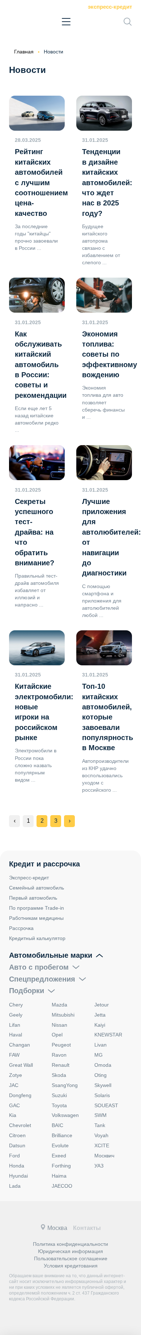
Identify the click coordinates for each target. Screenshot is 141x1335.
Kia (12, 1115)
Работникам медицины (36, 918)
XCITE (101, 1145)
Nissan (59, 1025)
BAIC (57, 1125)
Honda (16, 1166)
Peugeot (61, 1045)
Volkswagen (65, 1115)
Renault (60, 1065)
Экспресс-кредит (110, 7)
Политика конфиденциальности (70, 1244)
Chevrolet (20, 1125)
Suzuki (59, 1095)
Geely (15, 1015)
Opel (57, 1035)
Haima (59, 1176)
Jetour (101, 1005)
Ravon (59, 1055)
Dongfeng (20, 1095)
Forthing (61, 1166)
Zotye (15, 1075)
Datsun (17, 1145)
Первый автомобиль (33, 898)
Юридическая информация (70, 1251)
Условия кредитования (71, 1266)
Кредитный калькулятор (37, 938)
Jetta (100, 1015)
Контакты (87, 1228)
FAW (14, 1055)
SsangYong (65, 1085)
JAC (13, 1085)
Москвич (104, 1155)
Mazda (59, 1005)
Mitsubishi (63, 1015)
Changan (19, 1045)
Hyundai (18, 1176)
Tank (99, 1125)
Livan (100, 1045)
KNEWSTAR (108, 1035)
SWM (100, 1115)
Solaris (102, 1095)
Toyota (59, 1105)
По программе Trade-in (36, 908)
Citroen (17, 1135)
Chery (16, 1005)
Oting (100, 1075)
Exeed (59, 1155)
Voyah (101, 1135)
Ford (14, 1155)
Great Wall (21, 1065)
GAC (14, 1105)
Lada (15, 1186)
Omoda (102, 1065)
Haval (15, 1035)
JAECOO (62, 1186)
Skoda (59, 1075)
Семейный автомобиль (36, 888)
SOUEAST (106, 1105)
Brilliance (62, 1135)
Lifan (14, 1025)
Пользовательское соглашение (70, 1258)
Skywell (102, 1085)
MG (98, 1055)
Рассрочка (21, 928)
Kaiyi (99, 1025)
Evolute (60, 1145)
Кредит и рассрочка (44, 864)
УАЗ (98, 1166)
